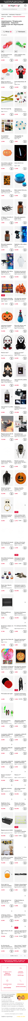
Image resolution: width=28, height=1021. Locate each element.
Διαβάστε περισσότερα (6, 1016)
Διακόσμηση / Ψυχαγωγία (15, 14)
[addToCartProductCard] (11, 60)
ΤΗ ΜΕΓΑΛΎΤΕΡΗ (7, 985)
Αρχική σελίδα (4, 14)
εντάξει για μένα (21, 1016)
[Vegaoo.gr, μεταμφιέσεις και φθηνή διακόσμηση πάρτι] (14, 6)
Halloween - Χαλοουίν (6, 16)
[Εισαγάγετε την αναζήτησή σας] (24, 9)
